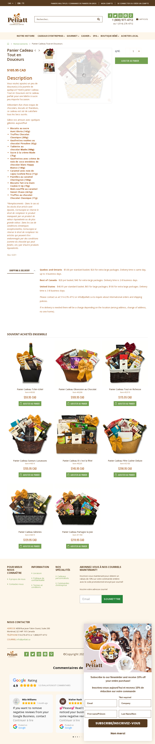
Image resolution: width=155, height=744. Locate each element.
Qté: (117, 51)
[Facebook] (110, 15)
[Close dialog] (148, 627)
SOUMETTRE (112, 599)
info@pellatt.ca (23, 639)
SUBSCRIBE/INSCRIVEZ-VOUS (118, 723)
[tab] (20, 271)
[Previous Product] (35, 50)
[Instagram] (120, 15)
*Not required (125, 697)
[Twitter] (115, 15)
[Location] (131, 15)
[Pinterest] (125, 15)
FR (23, 3)
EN (19, 3)
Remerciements (20, 43)
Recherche (98, 19)
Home (8, 44)
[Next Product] (39, 50)
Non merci (118, 733)
